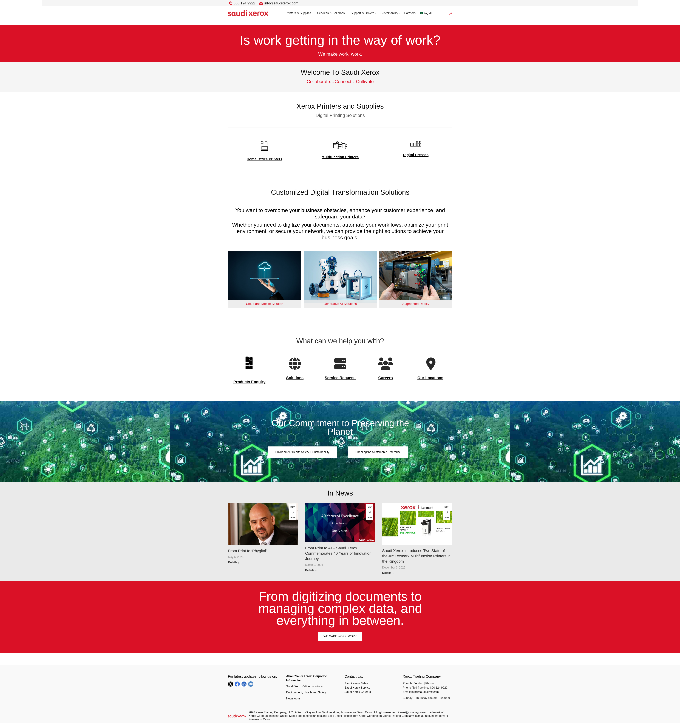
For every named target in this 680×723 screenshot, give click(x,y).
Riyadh (407, 683)
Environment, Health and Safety (306, 692)
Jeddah (418, 683)
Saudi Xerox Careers (357, 691)
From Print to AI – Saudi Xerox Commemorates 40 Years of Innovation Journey (338, 553)
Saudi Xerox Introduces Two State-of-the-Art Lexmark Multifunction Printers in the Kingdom (416, 556)
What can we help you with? (340, 341)
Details (232, 562)
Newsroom (293, 698)
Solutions (295, 378)
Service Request (340, 378)
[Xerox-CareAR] (415, 279)
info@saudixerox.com (281, 3)
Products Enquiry (249, 382)
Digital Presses (416, 155)
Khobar (430, 683)
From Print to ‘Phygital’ (247, 551)
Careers (385, 378)
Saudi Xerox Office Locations (304, 686)
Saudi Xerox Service (357, 687)
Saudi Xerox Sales (356, 683)
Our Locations (430, 378)
